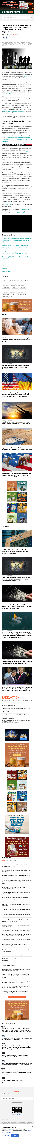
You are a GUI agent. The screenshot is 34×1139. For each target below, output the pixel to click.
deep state (8, 43)
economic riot (20, 43)
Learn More (6, 1135)
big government (19, 41)
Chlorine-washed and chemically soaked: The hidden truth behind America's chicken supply (16, 945)
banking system (12, 41)
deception (4, 43)
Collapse (6, 42)
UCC (7, 45)
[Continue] (31, 1098)
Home (3, 23)
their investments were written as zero (14, 111)
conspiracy (11, 42)
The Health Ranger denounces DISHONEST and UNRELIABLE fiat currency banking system (17, 662)
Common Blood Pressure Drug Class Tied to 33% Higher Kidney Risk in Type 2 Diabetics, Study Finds (15, 981)
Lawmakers (12, 44)
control (15, 42)
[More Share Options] (13, 37)
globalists (8, 44)
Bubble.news (8, 204)
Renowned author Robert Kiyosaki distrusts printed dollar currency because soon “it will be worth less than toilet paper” (16, 606)
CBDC (28, 41)
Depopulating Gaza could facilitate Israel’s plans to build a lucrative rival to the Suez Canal (17, 448)
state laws (4, 45)
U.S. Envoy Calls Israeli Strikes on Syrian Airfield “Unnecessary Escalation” (13, 887)
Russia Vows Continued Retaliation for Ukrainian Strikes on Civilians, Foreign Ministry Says (16, 920)
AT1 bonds (6, 41)
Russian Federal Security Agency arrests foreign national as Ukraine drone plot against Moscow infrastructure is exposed (16, 882)
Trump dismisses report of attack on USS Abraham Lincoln (16, 930)
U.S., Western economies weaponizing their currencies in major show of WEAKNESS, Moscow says (15, 367)
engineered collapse (27, 43)
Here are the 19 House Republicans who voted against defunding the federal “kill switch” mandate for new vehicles (16, 475)
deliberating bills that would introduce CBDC (16, 152)
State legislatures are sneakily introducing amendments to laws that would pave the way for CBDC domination (17, 139)
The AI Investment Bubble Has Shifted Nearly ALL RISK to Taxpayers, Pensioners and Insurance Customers (17, 1063)
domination (13, 43)
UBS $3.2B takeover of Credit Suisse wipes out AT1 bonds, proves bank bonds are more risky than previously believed (16, 247)
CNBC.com (4, 268)
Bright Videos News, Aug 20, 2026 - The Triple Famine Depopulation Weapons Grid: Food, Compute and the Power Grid (17, 1072)
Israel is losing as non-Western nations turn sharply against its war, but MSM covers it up (16, 422)
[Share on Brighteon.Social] (3, 37)
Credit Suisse (20, 42)
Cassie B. (9, 336)
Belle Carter (9, 34)
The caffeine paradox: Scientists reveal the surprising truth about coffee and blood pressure (16, 970)
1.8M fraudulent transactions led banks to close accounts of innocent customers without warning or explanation (17, 551)
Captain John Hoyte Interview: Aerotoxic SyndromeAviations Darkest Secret (13, 1081)
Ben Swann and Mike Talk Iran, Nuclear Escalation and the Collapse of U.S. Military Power (17, 1038)
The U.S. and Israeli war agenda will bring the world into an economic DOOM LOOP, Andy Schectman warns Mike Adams (16, 578)
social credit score (28, 44)
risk (22, 44)
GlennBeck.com (6, 271)
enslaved (3, 44)
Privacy (3, 1119)
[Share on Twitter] (10, 37)
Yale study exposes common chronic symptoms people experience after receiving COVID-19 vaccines (16, 339)
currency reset (26, 42)
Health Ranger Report (7, 1023)
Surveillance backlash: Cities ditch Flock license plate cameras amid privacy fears (15, 992)
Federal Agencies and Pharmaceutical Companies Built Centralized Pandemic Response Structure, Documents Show (15, 899)
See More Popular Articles (17, 997)
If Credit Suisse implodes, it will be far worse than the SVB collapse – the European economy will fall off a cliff (16, 240)
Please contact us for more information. (10, 722)
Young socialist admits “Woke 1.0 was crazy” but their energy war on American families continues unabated (17, 934)
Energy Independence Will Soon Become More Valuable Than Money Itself (15, 1056)
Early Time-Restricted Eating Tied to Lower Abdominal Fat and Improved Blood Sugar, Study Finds (16, 987)
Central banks (8, 23)
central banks (17, 283)
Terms (7, 1119)
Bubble (24, 41)
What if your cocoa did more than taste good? (13, 955)
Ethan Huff (10, 363)
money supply (18, 44)
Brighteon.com (5, 265)
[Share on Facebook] (6, 37)
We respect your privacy (17, 1102)
